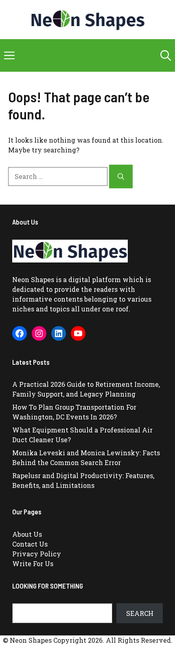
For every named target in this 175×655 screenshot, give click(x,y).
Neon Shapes (33, 279)
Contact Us (30, 544)
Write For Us (32, 563)
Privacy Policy (36, 553)
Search (139, 613)
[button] (165, 55)
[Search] (121, 176)
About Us (27, 534)
